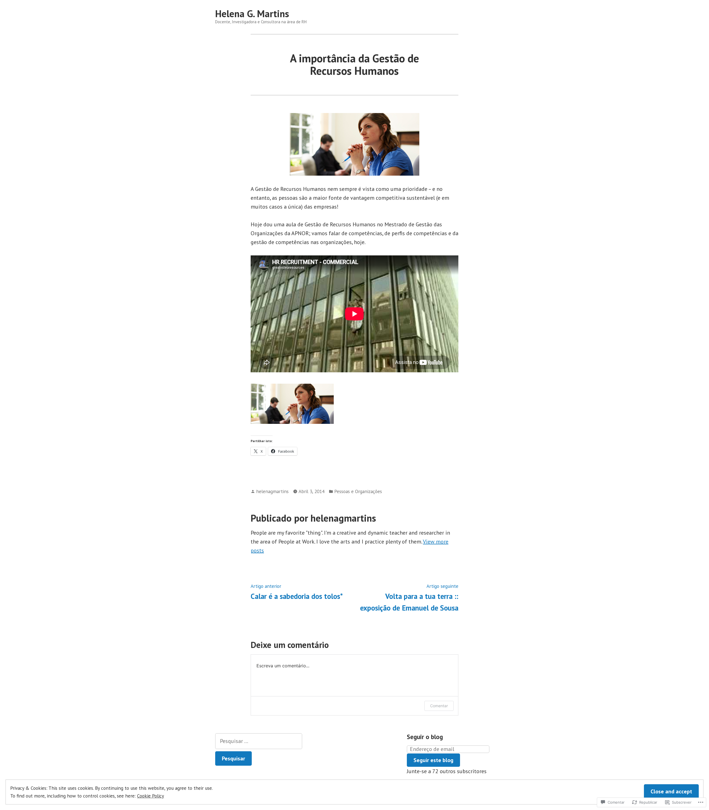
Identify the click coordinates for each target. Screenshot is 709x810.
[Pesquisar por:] (258, 741)
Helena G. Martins (252, 13)
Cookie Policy (150, 796)
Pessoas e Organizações (358, 491)
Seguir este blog (433, 760)
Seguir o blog (425, 737)
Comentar (439, 705)
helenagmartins (272, 491)
